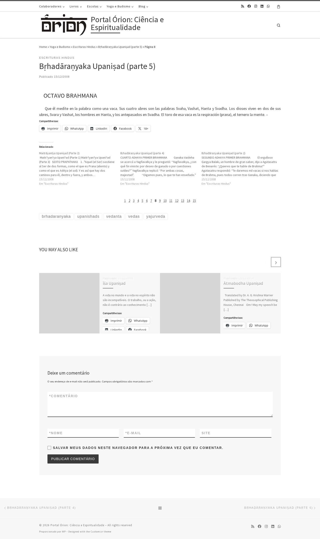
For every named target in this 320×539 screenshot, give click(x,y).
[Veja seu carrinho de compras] (278, 6)
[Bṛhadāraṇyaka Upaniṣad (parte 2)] (242, 168)
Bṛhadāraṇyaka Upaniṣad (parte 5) (120, 47)
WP (64, 531)
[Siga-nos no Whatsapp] (268, 6)
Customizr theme (101, 531)
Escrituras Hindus (84, 47)
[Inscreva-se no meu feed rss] (242, 6)
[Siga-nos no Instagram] (255, 6)
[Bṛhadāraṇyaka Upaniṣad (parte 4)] (161, 168)
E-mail (133, 433)
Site (206, 433)
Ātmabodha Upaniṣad (243, 283)
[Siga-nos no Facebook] (249, 6)
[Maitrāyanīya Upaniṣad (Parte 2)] (79, 168)
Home (43, 47)
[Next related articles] (276, 262)
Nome (56, 433)
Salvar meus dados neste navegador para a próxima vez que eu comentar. (138, 448)
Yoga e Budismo (60, 47)
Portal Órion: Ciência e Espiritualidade (77, 525)
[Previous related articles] (265, 262)
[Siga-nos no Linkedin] (262, 6)
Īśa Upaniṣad (114, 283)
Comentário (63, 396)
